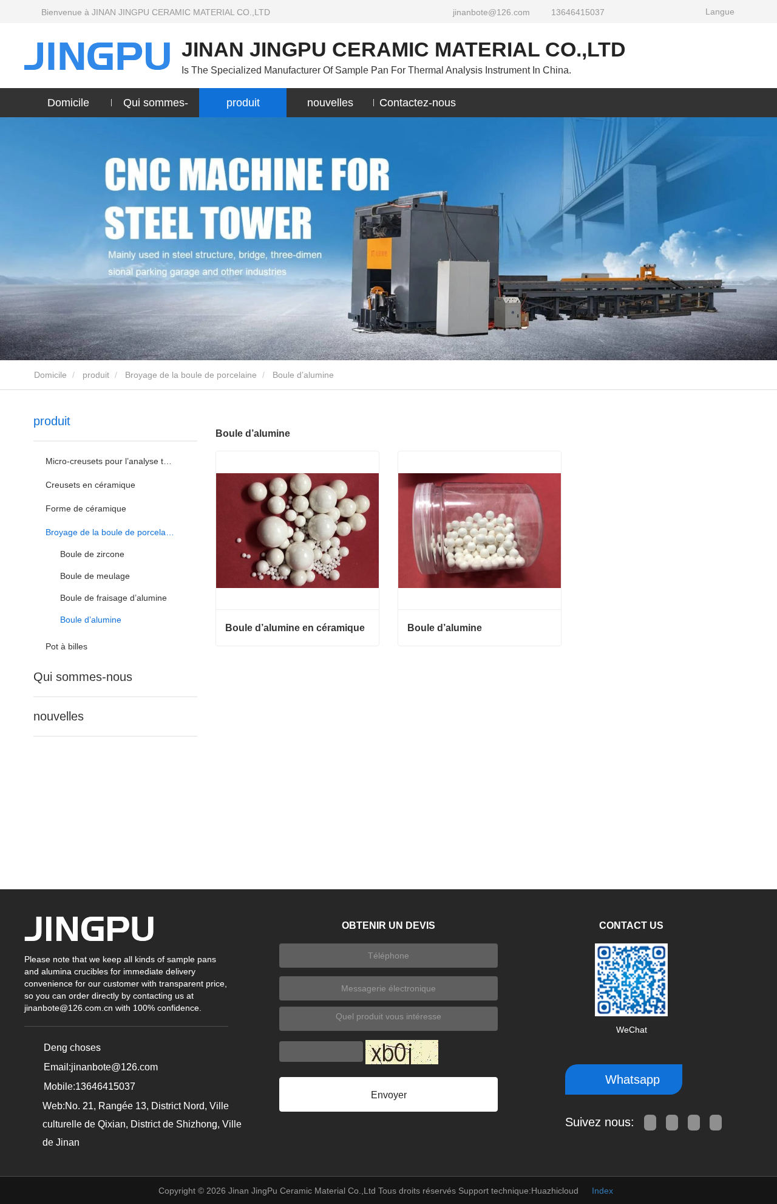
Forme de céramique (86, 508)
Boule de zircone (92, 554)
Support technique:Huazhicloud (518, 1190)
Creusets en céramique (90, 485)
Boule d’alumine (90, 619)
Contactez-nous (417, 103)
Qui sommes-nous (82, 676)
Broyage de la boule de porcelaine (191, 375)
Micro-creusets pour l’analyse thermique (110, 461)
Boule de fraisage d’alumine (113, 598)
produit (96, 375)
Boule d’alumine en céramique (295, 628)
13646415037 (578, 12)
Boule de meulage (95, 576)
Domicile (68, 103)
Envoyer (389, 1095)
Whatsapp (631, 1079)
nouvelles (58, 716)
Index (602, 1190)
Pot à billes (66, 646)
